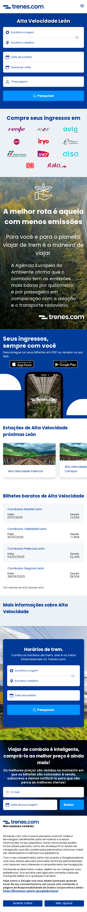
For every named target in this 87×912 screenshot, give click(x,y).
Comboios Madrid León (24, 509)
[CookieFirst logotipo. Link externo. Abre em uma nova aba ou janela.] (21, 822)
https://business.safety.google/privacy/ (30, 891)
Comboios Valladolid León (27, 529)
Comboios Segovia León (25, 568)
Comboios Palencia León (26, 548)
